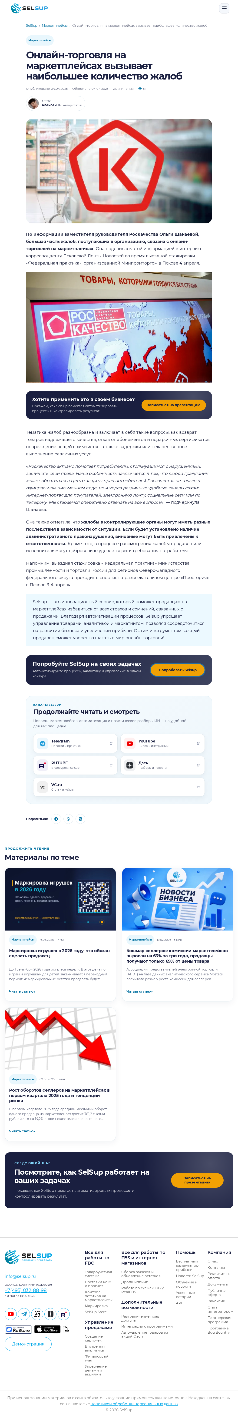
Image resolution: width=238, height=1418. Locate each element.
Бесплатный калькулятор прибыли (187, 1265)
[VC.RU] (37, 1314)
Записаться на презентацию (174, 405)
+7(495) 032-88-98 (26, 1290)
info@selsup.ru (20, 1276)
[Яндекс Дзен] (50, 1314)
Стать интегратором (220, 1309)
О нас (213, 1261)
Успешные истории (185, 1294)
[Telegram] (24, 1314)
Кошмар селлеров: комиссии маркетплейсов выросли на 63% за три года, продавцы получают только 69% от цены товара (177, 956)
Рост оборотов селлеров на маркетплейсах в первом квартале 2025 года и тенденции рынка (59, 1095)
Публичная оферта (218, 1292)
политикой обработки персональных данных (134, 1404)
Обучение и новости (186, 1284)
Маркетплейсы (39, 40)
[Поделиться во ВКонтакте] (80, 819)
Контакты (216, 1267)
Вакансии (216, 1301)
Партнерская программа (219, 1319)
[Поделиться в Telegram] (56, 819)
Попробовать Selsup (178, 670)
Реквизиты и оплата (219, 1276)
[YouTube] (11, 1314)
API (179, 1303)
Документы (218, 1284)
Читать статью (22, 991)
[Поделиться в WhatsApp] (68, 819)
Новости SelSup (190, 1276)
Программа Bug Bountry (219, 1330)
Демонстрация (28, 1344)
